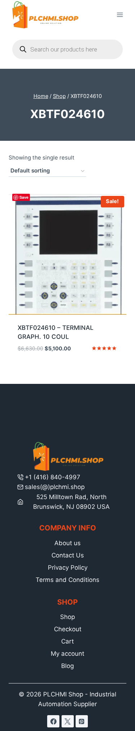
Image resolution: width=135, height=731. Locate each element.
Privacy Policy (67, 567)
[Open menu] (119, 15)
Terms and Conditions (67, 579)
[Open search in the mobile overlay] (67, 49)
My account (67, 653)
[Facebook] (53, 721)
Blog (67, 665)
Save (23, 197)
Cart (67, 641)
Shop (67, 616)
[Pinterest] (82, 721)
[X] (68, 721)
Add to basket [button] (67, 370)
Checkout (67, 629)
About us (67, 543)
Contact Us (67, 555)
